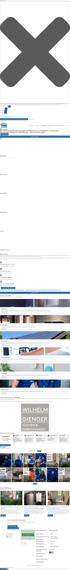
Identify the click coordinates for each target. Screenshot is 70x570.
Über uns (62, 125)
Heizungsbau (37, 125)
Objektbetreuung (44, 125)
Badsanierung (31, 125)
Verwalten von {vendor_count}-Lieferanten (8, 116)
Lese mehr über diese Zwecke (6, 117)
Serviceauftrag (54, 546)
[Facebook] (50, 552)
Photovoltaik (3, 193)
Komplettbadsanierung (42, 536)
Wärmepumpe (40, 546)
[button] (35, 52)
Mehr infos (4, 312)
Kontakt (67, 125)
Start (51, 534)
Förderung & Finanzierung (54, 537)
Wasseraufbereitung (51, 125)
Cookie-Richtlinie (4, 120)
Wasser (2, 231)
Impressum (3, 122)
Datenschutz (4, 121)
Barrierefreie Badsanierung (40, 540)
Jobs (51, 544)
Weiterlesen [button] (14, 442)
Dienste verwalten (4, 115)
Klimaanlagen (57, 125)
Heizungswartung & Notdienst (41, 550)
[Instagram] (52, 552)
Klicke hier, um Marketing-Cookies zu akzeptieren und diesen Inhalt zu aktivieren (27, 535)
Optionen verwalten (5, 114)
